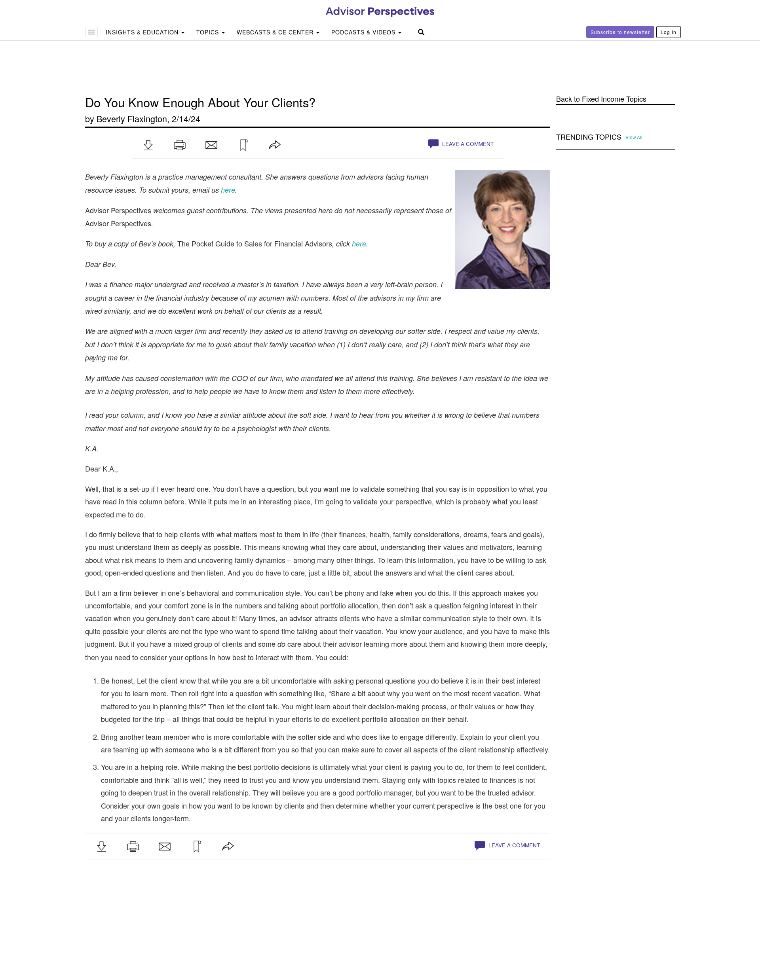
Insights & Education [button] (143, 32)
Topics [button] (208, 32)
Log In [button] (668, 31)
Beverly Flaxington (132, 118)
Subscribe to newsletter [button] (620, 31)
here (359, 243)
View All (633, 137)
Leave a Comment (467, 144)
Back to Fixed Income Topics (601, 99)
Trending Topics (588, 137)
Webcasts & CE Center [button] (276, 32)
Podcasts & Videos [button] (364, 32)
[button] (148, 145)
